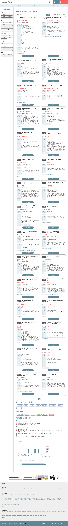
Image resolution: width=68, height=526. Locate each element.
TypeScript (28, 498)
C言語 (4, 14)
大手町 (45, 511)
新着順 (48, 14)
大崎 (43, 515)
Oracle (10, 43)
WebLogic (56, 294)
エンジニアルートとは (30, 2)
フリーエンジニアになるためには (44, 5)
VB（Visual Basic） (58, 499)
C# (17, 102)
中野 (2, 515)
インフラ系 (6, 494)
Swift (7, 500)
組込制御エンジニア (61, 488)
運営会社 (3, 523)
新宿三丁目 (28, 515)
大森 (9, 35)
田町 (47, 511)
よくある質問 (33, 5)
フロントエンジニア (55, 488)
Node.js (35, 499)
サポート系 (10, 494)
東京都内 (36, 511)
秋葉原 (25, 511)
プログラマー (7, 31)
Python (25, 498)
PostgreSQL (4, 43)
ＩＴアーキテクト (44, 488)
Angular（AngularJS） (43, 499)
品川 (19, 515)
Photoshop (16, 499)
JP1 (25, 391)
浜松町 (4, 35)
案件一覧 (11, 5)
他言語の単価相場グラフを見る (46, 456)
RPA (11, 500)
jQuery (25, 499)
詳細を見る (28, 81)
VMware (24, 294)
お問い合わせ (20, 523)
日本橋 (10, 511)
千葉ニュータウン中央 (58, 511)
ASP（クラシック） (4, 499)
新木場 (53, 511)
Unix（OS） (38, 499)
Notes (9, 500)
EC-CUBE (16, 500)
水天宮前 (14, 515)
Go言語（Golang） (45, 338)
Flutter (53, 498)
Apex (25, 500)
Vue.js (31, 498)
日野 (17, 515)
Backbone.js (28, 500)
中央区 (64, 511)
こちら (27, 424)
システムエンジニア (7, 27)
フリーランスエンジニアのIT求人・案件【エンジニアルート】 (51, 523)
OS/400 (44, 222)
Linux (4, 16)
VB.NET (12, 498)
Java (9, 14)
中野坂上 (7, 515)
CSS (13, 499)
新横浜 (18, 511)
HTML (48, 174)
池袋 (2, 511)
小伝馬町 (15, 511)
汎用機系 (3, 494)
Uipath (14, 500)
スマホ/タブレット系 (7, 49)
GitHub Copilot (41, 500)
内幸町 (28, 511)
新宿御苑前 (24, 515)
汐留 (40, 511)
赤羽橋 (45, 515)
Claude (38, 500)
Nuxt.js (39, 498)
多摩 (4, 515)
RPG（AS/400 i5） (48, 222)
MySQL (20, 250)
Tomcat (4, 54)
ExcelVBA (54, 499)
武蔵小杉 (50, 511)
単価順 (63, 14)
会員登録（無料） (64, 2)
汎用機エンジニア (4, 488)
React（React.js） (49, 498)
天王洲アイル (4, 39)
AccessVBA (50, 499)
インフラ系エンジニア (25, 488)
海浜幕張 (7, 511)
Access (18, 504)
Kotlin (10, 18)
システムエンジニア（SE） (17, 488)
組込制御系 (19, 494)
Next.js (5, 500)
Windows (9, 16)
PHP (17, 250)
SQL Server (24, 102)
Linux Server (10, 54)
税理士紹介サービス (56, 5)
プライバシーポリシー (9, 523)
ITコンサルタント (49, 488)
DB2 (20, 199)
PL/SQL (63, 499)
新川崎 (20, 511)
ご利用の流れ (19, 5)
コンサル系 (23, 494)
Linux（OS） (49, 36)
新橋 (30, 511)
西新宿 (31, 515)
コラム (26, 5)
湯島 (12, 515)
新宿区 (21, 515)
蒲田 (4, 511)
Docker (22, 499)
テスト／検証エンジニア (7, 22)
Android (20, 53)
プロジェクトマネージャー (7, 24)
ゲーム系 (26, 494)
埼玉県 (38, 515)
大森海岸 (9, 37)
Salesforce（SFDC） (21, 500)
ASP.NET (9, 498)
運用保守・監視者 (30, 488)
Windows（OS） (59, 36)
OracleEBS (3, 18)
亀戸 (33, 515)
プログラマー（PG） (10, 488)
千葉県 (12, 511)
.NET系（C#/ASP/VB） (17, 498)
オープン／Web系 (7, 48)
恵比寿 (23, 511)
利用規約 (15, 523)
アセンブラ (34, 500)
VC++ (31, 500)
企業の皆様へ (38, 2)
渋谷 (39, 511)
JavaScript (20, 102)
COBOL (20, 499)
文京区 (10, 515)
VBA (47, 499)
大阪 (32, 511)
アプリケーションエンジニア (6, 26)
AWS (53, 294)
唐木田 (41, 515)
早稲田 (43, 511)
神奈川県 (36, 515)
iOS (45, 389)
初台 (34, 511)
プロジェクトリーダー (6, 29)
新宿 (61, 511)
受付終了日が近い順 (56, 14)
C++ (45, 498)
